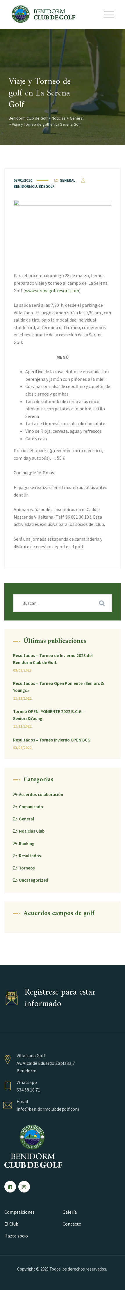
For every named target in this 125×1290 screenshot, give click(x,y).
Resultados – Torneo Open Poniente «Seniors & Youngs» (58, 687)
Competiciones (19, 1212)
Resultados (30, 855)
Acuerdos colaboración (41, 794)
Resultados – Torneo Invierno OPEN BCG (51, 740)
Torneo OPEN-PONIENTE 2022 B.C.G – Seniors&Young (49, 715)
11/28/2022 (22, 698)
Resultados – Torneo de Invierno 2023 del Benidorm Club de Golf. (53, 659)
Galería (70, 1212)
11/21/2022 (22, 726)
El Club (11, 1224)
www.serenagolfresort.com (52, 290)
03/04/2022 (22, 747)
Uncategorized (33, 880)
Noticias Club (31, 831)
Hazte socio (16, 1236)
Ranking (27, 843)
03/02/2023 (22, 670)
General (67, 180)
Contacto (72, 1224)
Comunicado (31, 806)
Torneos (27, 868)
